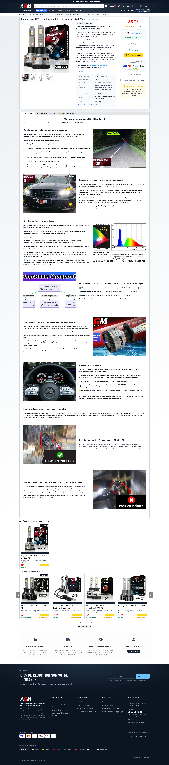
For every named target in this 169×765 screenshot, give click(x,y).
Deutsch (58, 749)
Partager (128, 74)
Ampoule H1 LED (78, 14)
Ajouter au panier (134, 55)
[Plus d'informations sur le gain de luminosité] (107, 76)
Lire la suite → (80, 71)
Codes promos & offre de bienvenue (59, 714)
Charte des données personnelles (67, 756)
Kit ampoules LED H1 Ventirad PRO (131, 606)
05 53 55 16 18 (135, 711)
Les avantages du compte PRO (86, 712)
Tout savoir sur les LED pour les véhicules (61, 706)
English (36, 749)
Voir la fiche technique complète (89, 104)
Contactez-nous (82, 702)
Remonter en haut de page (141, 758)
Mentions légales (33, 756)
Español (47, 749)
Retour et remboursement (85, 708)
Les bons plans (56, 710)
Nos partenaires (107, 705)
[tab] (27, 113)
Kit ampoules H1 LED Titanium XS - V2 (34, 607)
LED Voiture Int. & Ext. (40, 14)
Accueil (29, 14)
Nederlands (103, 749)
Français (26, 749)
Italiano (69, 749)
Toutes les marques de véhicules (61, 702)
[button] (18, 595)
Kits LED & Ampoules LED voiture (60, 14)
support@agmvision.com (136, 722)
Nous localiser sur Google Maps (112, 712)
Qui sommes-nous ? (108, 702)
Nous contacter (134, 651)
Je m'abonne (142, 676)
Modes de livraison (83, 705)
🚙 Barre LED (53, 11)
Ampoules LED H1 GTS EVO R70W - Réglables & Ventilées (66, 607)
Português (80, 749)
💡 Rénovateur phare (75, 11)
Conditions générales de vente (48, 756)
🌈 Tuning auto (63, 11)
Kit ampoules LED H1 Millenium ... (96, 14)
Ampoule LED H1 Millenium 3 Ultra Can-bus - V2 (34, 557)
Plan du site (22, 756)
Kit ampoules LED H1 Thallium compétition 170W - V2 (97, 607)
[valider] (106, 6)
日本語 (92, 749)
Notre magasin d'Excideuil (110, 708)
